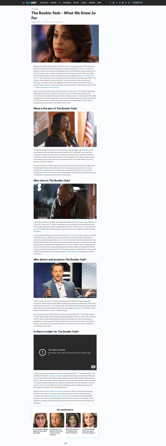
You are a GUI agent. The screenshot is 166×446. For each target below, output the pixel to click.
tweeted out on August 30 (59, 396)
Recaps (76, 3)
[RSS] (129, 3)
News (99, 3)
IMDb (66, 78)
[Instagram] (120, 3)
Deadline (45, 173)
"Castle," (82, 69)
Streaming (67, 3)
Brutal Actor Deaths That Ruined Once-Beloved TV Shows (72, 431)
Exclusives (44, 3)
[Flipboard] (123, 3)
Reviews (92, 3)
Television (34, 9)
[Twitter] (116, 3)
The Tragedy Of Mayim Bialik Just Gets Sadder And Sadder (40, 431)
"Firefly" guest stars (72, 252)
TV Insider (72, 235)
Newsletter (138, 2)
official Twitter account (52, 391)
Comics (84, 3)
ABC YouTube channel (53, 376)
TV (60, 3)
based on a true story (50, 87)
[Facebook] (110, 3)
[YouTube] (113, 3)
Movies (53, 3)
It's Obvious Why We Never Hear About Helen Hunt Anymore (88, 431)
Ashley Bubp (36, 22)
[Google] (126, 3)
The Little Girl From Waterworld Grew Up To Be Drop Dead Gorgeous (56, 431)
